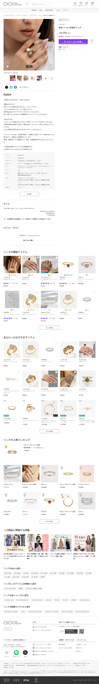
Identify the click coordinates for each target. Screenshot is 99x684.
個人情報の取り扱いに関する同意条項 (31, 663)
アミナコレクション (37, 600)
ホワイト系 (8, 573)
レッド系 (7, 577)
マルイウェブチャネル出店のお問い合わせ (56, 665)
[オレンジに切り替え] (86, 275)
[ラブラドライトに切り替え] (31, 275)
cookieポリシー (67, 663)
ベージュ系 (44, 573)
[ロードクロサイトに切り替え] (30, 309)
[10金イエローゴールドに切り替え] (49, 310)
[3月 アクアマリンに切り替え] (66, 275)
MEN (40, 10)
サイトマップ (70, 665)
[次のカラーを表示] (73, 275)
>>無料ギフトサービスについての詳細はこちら (18, 149)
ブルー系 (61, 573)
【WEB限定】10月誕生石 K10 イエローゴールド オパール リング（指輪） (87, 420)
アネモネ (74, 600)
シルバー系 (25, 577)
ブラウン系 (34, 573)
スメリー (65, 600)
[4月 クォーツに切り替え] (70, 275)
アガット (57, 600)
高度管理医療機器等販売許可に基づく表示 (36, 665)
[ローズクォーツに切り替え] (11, 275)
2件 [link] (16, 318)
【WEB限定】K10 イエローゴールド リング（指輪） (68, 420)
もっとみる (49, 327)
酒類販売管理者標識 (20, 665)
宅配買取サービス (79, 665)
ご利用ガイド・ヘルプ (81, 644)
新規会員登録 (62, 644)
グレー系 (25, 573)
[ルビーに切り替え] (69, 309)
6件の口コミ (40, 447)
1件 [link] (16, 283)
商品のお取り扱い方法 (23, 175)
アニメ (65, 10)
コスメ (58, 10)
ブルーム (48, 600)
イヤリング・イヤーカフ (35, 611)
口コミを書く (30, 240)
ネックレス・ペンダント (11, 611)
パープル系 (70, 573)
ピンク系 (88, 573)
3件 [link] (54, 318)
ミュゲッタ (17, 15)
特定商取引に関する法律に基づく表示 (81, 663)
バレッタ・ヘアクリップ (82, 611)
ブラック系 (17, 573)
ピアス (23, 611)
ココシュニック (9, 600)
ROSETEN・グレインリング (10, 419)
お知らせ (78, 651)
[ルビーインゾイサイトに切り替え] (31, 309)
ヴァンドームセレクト (22, 600)
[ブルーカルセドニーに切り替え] (67, 309)
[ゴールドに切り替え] (50, 275)
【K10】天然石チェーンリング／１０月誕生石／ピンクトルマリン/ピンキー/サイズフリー (49, 421)
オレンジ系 (16, 577)
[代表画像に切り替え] (9, 275)
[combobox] (38, 4)
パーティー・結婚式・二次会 (42, 179)
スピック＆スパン (84, 600)
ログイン (7, 629)
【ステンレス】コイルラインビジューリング (30, 420)
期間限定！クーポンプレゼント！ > (71, 36)
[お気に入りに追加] (19, 257)
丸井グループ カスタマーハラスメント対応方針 (52, 663)
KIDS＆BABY (49, 10)
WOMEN (33, 10)
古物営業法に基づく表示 (9, 665)
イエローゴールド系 (23, 179)
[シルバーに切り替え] (86, 310)
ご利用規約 (6, 663)
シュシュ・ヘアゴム (67, 611)
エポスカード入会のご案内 (65, 648)
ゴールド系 (34, 577)
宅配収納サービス (7, 667)
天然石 (31, 179)
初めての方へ (79, 648)
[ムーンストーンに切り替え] (28, 310)
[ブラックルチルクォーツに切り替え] (33, 309)
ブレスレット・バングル (51, 611)
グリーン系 (53, 573)
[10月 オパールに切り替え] (71, 275)
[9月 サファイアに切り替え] (68, 275)
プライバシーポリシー (15, 663)
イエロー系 (80, 573)
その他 (42, 577)
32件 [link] (73, 283)
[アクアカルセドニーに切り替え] (13, 275)
